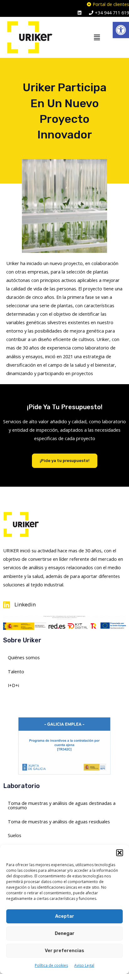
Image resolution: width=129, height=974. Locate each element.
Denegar (65, 933)
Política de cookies (51, 965)
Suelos (14, 835)
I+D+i (13, 685)
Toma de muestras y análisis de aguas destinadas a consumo (62, 805)
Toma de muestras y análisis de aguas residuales (59, 821)
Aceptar (64, 916)
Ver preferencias (64, 950)
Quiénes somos (24, 657)
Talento (16, 671)
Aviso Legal (84, 965)
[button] (121, 30)
